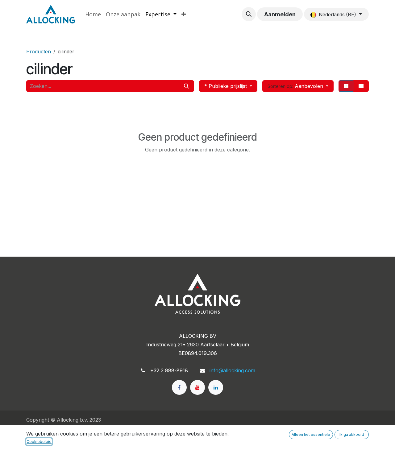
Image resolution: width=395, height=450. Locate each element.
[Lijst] (361, 86)
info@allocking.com (232, 370)
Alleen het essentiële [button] (311, 434)
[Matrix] (346, 86)
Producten (38, 51)
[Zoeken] (186, 86)
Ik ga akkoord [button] (351, 434)
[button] (249, 14)
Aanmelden (280, 14)
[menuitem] (93, 14)
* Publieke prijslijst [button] (226, 86)
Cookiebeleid (39, 441)
